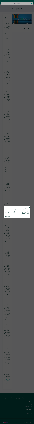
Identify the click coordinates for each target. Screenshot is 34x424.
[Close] (4, 206)
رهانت (14, 209)
